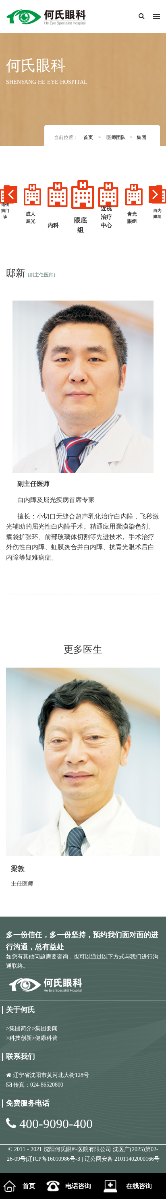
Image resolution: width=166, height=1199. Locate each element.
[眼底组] (82, 194)
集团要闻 (46, 1028)
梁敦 (18, 869)
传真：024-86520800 (38, 1085)
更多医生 (83, 649)
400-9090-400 (56, 1123)
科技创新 (20, 1038)
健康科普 (46, 1038)
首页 (88, 137)
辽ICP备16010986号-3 (54, 1159)
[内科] (58, 194)
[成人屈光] (32, 194)
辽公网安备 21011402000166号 (122, 1159)
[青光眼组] (134, 194)
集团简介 (20, 1028)
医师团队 (116, 137)
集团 (141, 137)
